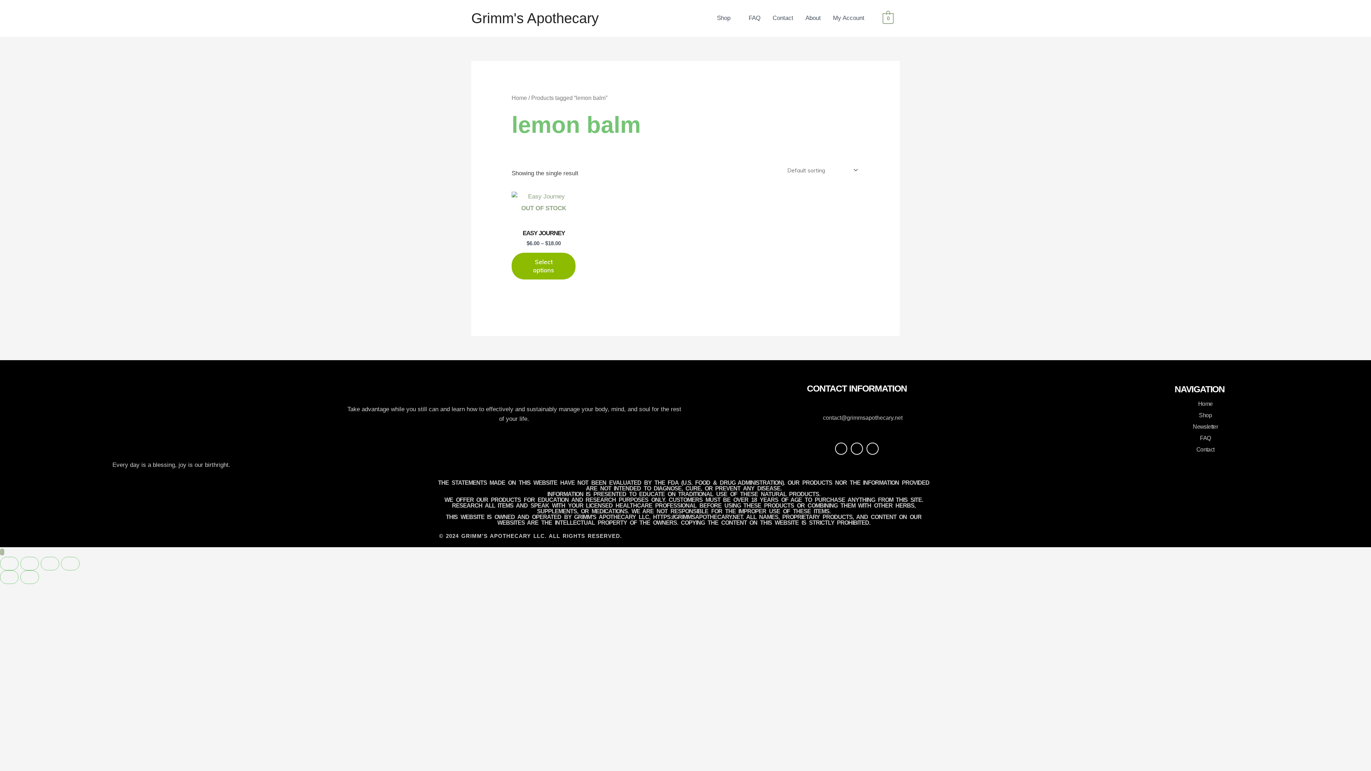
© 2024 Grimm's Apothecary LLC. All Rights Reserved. (530, 536)
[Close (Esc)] (70, 563)
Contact (783, 18)
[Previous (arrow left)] (9, 577)
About (813, 18)
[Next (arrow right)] (29, 577)
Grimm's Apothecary (535, 18)
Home (519, 98)
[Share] (50, 563)
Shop (723, 18)
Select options (543, 265)
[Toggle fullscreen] (29, 563)
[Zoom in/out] (9, 563)
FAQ (754, 18)
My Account (848, 18)
